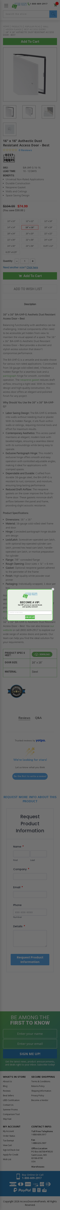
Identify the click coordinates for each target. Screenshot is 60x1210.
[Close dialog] (53, 589)
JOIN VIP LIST (30, 617)
